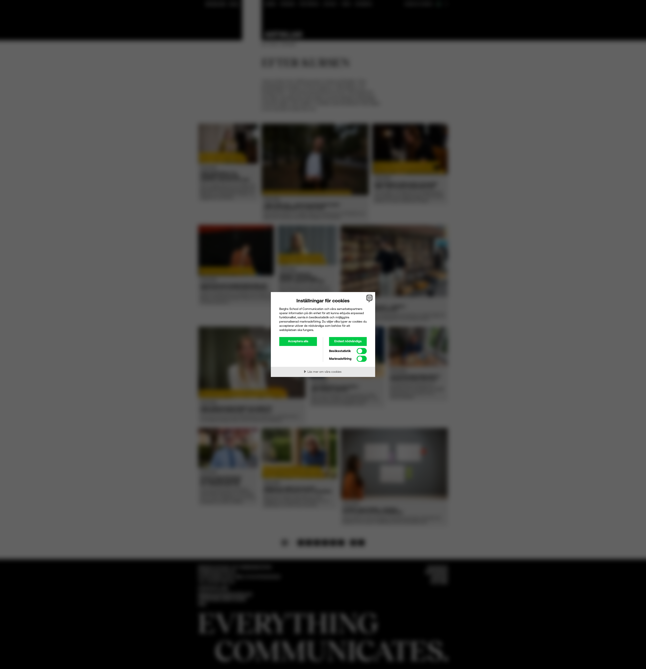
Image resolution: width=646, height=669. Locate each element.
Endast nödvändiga (348, 341)
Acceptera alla (298, 341)
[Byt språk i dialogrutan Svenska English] (369, 298)
